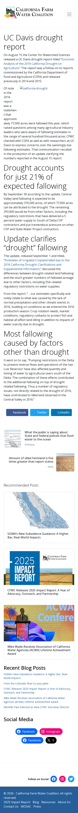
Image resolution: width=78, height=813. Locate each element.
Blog (36, 802)
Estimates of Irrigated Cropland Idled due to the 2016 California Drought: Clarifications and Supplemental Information (36, 264)
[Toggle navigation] (69, 14)
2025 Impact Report (17, 802)
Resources (48, 802)
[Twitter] (71, 779)
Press (37, 806)
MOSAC (26, 806)
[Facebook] (53, 779)
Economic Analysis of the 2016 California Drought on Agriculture (39, 63)
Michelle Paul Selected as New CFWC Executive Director (36, 707)
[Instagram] (62, 779)
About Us (64, 802)
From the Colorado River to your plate (26, 683)
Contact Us (11, 806)
